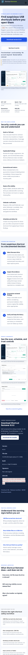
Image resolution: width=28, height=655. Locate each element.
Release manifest (15, 490)
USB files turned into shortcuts (12, 619)
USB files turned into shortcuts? (12, 518)
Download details (6, 492)
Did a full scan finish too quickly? (12, 545)
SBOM (23, 490)
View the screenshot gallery (14, 409)
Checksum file (5, 490)
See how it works (14, 48)
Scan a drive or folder (9, 650)
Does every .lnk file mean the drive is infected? (13, 576)
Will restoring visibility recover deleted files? (12, 585)
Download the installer (10, 437)
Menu (25, 2)
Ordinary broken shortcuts (11, 640)
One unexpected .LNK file (11, 630)
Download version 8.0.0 (14, 39)
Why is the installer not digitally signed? (12, 594)
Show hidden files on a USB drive (12, 530)
